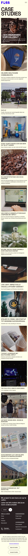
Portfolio (3, 520)
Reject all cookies (14, 547)
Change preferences (14, 543)
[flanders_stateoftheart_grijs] (5, 529)
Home (2, 516)
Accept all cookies (14, 552)
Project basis (18, 516)
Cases (2, 518)
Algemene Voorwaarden (21, 526)
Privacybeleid (18, 524)
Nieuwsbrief (4, 523)
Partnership (18, 518)
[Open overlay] (26, 2)
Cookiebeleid (18, 529)
